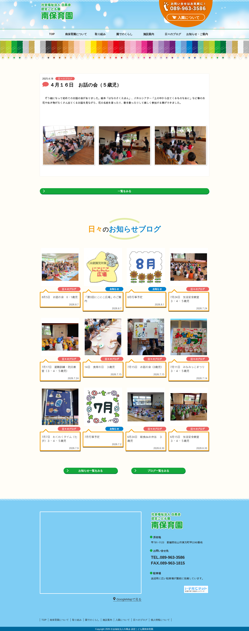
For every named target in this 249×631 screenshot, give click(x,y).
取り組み (100, 34)
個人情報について (160, 619)
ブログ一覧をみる (158, 470)
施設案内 (148, 34)
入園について (123, 619)
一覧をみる (124, 191)
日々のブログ (173, 34)
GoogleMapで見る (129, 599)
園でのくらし (124, 34)
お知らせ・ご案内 (197, 34)
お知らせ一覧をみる (90, 470)
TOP (52, 34)
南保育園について (76, 34)
